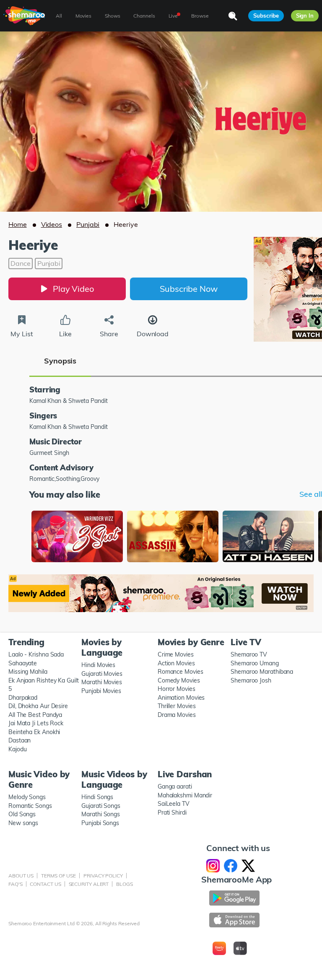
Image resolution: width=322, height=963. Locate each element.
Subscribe (265, 15)
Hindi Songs (97, 797)
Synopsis (60, 361)
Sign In (305, 15)
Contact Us (45, 884)
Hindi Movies (98, 665)
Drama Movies (177, 715)
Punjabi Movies (101, 691)
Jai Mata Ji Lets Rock (35, 723)
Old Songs (22, 814)
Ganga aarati (175, 786)
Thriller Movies (177, 706)
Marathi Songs (100, 814)
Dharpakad (22, 697)
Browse (199, 16)
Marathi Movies (101, 682)
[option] (77, 537)
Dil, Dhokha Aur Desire (38, 706)
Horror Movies (176, 689)
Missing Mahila (27, 671)
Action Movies (176, 663)
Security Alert (89, 884)
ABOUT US (21, 875)
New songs (23, 823)
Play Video (73, 288)
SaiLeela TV (174, 803)
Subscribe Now (189, 288)
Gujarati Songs (100, 806)
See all (310, 494)
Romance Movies (180, 671)
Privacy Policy (103, 875)
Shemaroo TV (249, 654)
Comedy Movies (179, 680)
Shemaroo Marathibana (262, 671)
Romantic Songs (30, 806)
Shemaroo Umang (255, 663)
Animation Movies (181, 697)
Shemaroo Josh (251, 680)
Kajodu (17, 749)
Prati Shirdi (172, 812)
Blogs (124, 884)
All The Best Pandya (35, 715)
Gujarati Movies (101, 673)
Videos (51, 224)
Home (17, 224)
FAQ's (15, 884)
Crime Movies (176, 654)
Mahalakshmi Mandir (185, 795)
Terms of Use (58, 875)
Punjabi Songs (100, 823)
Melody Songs (27, 797)
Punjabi (87, 224)
